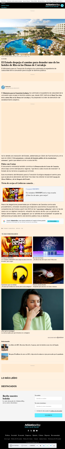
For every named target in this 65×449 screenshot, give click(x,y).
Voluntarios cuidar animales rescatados (14, 1)
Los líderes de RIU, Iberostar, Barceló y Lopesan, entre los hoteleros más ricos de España (33, 345)
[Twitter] (40, 445)
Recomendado (55, 435)
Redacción (8, 86)
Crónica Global (34, 1)
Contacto (36, 439)
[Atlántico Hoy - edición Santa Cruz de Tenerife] (53, 5)
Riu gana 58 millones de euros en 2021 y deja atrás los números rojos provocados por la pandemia (36, 354)
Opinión (34, 435)
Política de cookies (28, 439)
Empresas (28, 435)
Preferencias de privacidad (54, 439)
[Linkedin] (44, 445)
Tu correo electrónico (40, 403)
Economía (4, 58)
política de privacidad (56, 411)
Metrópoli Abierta (41, 1)
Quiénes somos (43, 439)
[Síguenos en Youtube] (36, 430)
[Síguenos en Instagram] (34, 430)
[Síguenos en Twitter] (31, 430)
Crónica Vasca (48, 1)
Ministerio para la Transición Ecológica (16, 93)
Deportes (47, 435)
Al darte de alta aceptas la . (49, 411)
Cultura (41, 435)
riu (22, 228)
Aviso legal (7, 439)
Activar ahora (52, 221)
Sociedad (14, 435)
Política (7, 435)
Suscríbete (4, 7)
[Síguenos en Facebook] (28, 430)
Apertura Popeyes (26, 1)
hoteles (18, 228)
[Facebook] (37, 445)
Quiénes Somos (5, 5)
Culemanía (54, 1)
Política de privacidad (16, 439)
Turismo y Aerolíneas (9, 228)
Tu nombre (37, 395)
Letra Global (60, 1)
